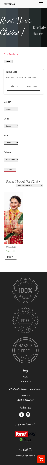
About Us (25, 395)
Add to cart (10, 256)
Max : (29, 86)
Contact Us (25, 381)
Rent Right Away (25, 399)
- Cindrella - (9, 4)
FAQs (25, 377)
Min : (12, 86)
